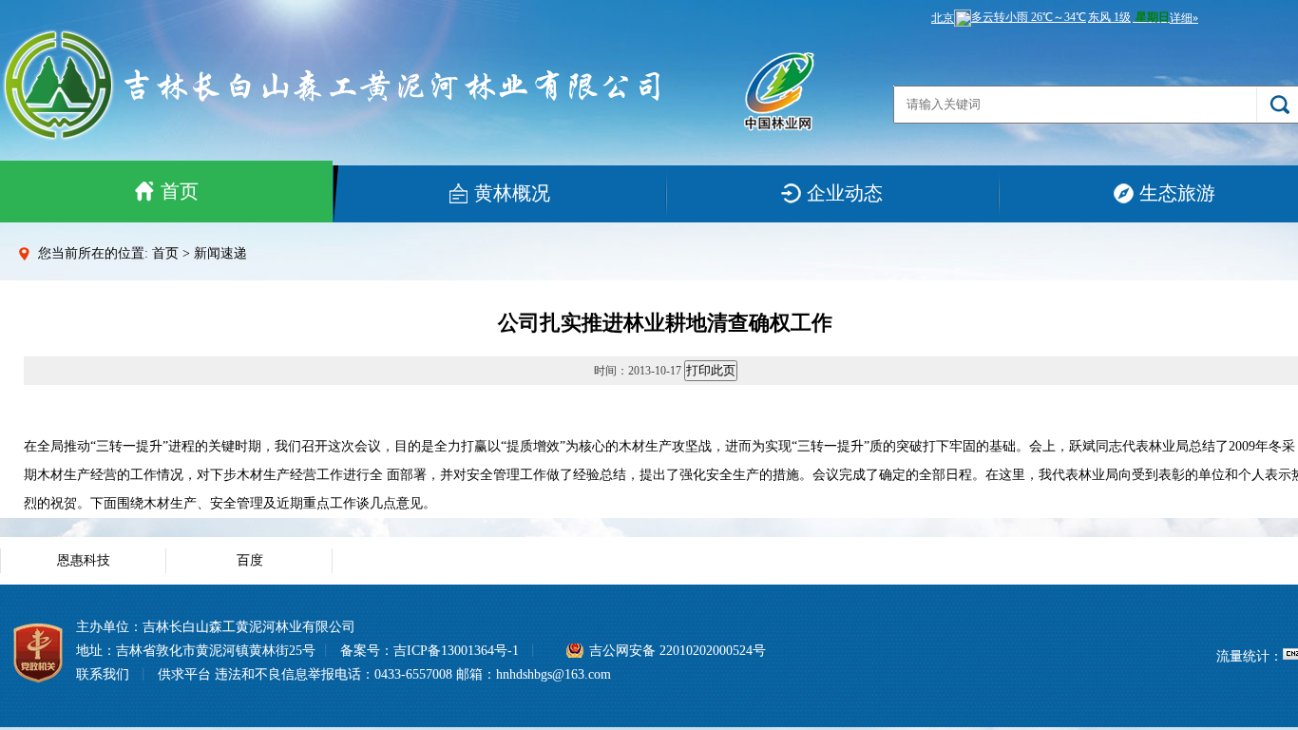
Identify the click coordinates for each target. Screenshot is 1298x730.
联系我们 (102, 674)
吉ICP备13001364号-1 (456, 651)
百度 (250, 560)
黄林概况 (512, 192)
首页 (180, 191)
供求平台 (184, 674)
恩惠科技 (83, 560)
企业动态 (845, 192)
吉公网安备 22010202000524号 (677, 651)
